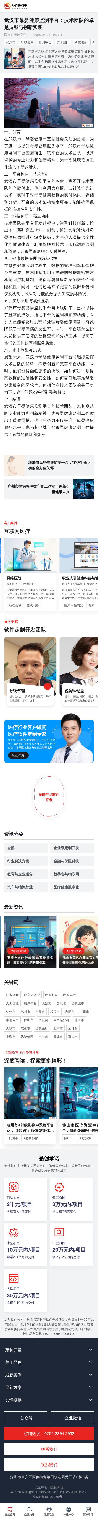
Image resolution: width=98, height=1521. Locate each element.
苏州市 (25, 1011)
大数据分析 (61, 1019)
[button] (49, 1350)
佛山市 (29, 1019)
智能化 (61, 1003)
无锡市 (10, 1028)
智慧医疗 (41, 1028)
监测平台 (45, 42)
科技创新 (81, 42)
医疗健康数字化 (15, 34)
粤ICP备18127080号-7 (49, 1496)
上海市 (10, 1036)
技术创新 (12, 994)
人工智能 (12, 1003)
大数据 (46, 1003)
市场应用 (12, 1019)
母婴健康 (27, 42)
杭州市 (10, 1011)
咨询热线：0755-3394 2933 (49, 1433)
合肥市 (70, 1011)
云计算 (73, 1028)
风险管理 (27, 1036)
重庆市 (73, 1036)
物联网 (43, 1019)
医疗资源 (85, 1138)
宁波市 (43, 1036)
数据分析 (69, 994)
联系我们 (49, 1465)
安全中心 (42, 1487)
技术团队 (63, 42)
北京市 (58, 1028)
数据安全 (51, 994)
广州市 (84, 1011)
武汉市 (10, 42)
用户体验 (30, 1003)
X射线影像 (30, 1138)
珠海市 (79, 1019)
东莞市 (40, 1011)
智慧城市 (77, 1003)
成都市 (25, 1028)
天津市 (58, 1036)
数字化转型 (32, 994)
